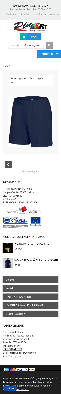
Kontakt (10, 288)
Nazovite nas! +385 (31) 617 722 (30, 6)
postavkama (22, 389)
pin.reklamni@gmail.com (22, 352)
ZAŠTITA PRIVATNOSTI (18, 297)
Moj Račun (40, 14)
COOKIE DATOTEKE (16, 314)
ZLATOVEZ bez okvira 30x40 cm (31, 244)
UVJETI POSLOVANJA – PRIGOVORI (25, 305)
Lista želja (25, 14)
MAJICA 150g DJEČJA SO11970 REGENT (36, 259)
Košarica (54, 14)
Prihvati (10, 388)
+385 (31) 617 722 (12, 349)
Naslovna (11, 14)
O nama (10, 279)
